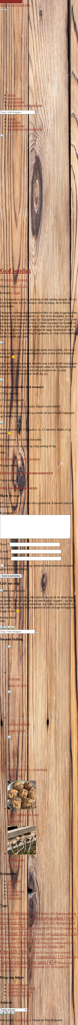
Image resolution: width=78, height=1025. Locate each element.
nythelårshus (64, 942)
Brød (26, 918)
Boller (48, 913)
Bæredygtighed (54, 918)
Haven (5, 938)
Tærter (12, 966)
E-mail (5, 551)
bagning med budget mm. (15, 5)
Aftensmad (14, 881)
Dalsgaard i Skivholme (21, 988)
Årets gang (60, 966)
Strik (71, 957)
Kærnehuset (55, 938)
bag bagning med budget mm (25, 105)
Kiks (40, 939)
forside (12, 95)
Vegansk (25, 967)
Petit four (37, 952)
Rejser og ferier (63, 952)
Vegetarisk (41, 966)
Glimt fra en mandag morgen (18, 487)
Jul (29, 938)
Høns (16, 938)
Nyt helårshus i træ (14, 946)
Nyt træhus (38, 946)
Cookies (35, 923)
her (37, 316)
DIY (49, 923)
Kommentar (8, 513)
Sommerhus (33, 459)
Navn (4, 544)
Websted (5, 558)
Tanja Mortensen (18, 984)
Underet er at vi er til (20, 991)
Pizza (48, 952)
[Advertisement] (39, 51)
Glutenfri (42, 934)
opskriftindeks (16, 102)
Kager (11, 884)
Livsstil (15, 292)
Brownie (11, 919)
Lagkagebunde (8, 943)
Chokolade (13, 923)
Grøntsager (64, 934)
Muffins (47, 943)
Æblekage (7, 970)
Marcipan (29, 942)
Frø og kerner (41, 928)
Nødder (11, 459)
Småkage (8, 957)
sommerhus (14, 98)
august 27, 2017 (19, 286)
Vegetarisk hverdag (19, 995)
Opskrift (21, 459)
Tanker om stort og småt (29, 962)
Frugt (19, 927)
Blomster (27, 913)
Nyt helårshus (16, 891)
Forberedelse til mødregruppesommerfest (26, 472)
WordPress (21, 1020)
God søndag (15, 270)
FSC (58, 928)
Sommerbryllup (26, 957)
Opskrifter (14, 894)
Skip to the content (11, 1)
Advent (7, 913)
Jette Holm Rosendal (16, 280)
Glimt (3, 459)
